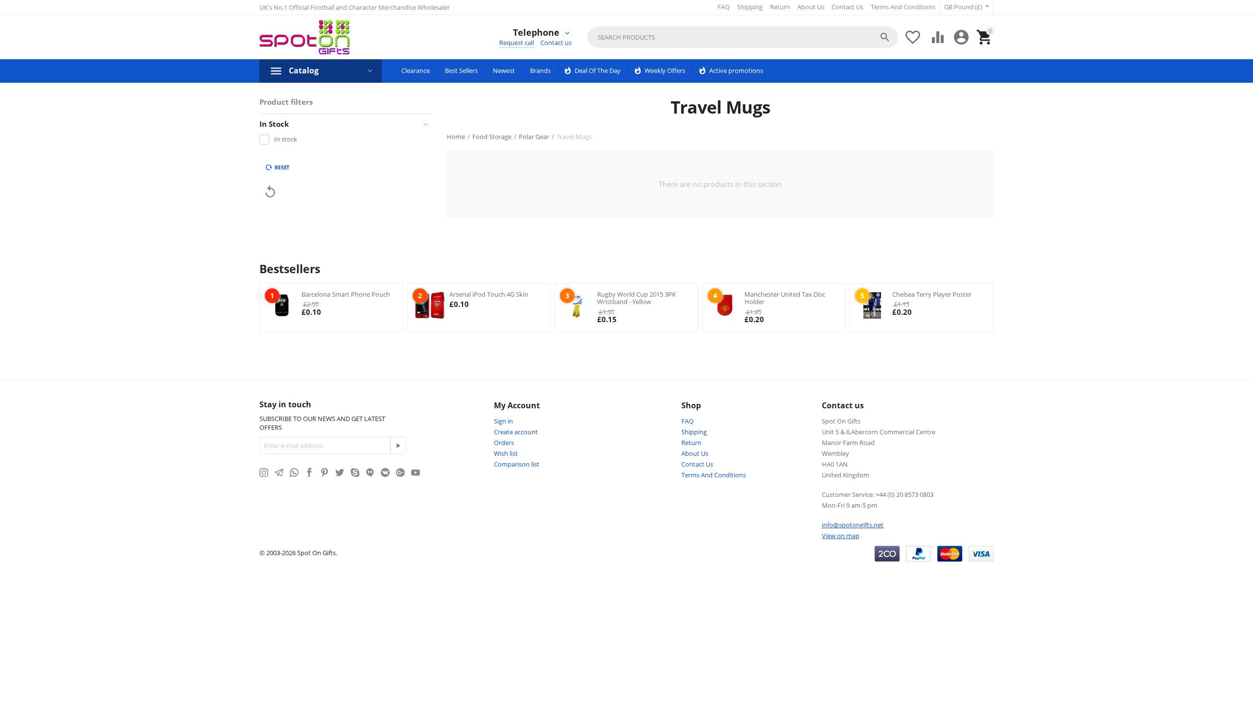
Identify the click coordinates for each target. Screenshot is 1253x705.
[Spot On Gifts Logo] (304, 37)
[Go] (398, 445)
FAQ (724, 6)
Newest (504, 70)
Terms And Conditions (903, 6)
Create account (516, 431)
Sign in (503, 421)
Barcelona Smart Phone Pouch (346, 294)
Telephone (536, 32)
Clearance (415, 70)
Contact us (556, 42)
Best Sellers (461, 70)
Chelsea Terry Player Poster (932, 294)
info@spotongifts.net (852, 524)
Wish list (506, 453)
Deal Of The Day (598, 70)
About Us (810, 6)
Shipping (750, 6)
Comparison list (516, 464)
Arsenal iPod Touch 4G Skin (488, 294)
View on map (840, 535)
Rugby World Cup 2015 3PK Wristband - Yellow (636, 298)
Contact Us (847, 6)
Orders (504, 442)
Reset (282, 167)
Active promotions (736, 70)
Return (780, 6)
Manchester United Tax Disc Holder (784, 298)
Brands (540, 70)
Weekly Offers (665, 70)
